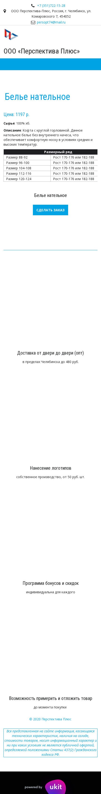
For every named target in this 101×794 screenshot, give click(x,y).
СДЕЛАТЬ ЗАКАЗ (50, 210)
